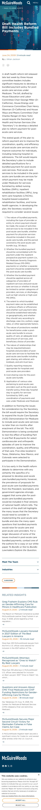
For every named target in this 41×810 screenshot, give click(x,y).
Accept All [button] (20, 800)
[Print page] (8, 65)
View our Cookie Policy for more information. (18, 796)
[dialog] (20, 791)
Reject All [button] (20, 805)
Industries (7, 569)
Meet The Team (10, 562)
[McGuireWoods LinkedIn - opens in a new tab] (3, 766)
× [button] (38, 775)
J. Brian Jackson (12, 59)
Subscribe (8, 580)
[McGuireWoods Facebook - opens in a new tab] (6, 766)
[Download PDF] (3, 65)
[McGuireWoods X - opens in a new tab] (8, 766)
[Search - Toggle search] (28, 3)
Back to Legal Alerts (13, 8)
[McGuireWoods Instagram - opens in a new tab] (11, 766)
